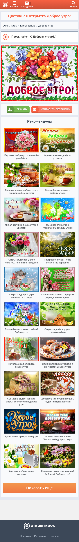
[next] (74, 73)
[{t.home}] (39, 526)
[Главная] (4, 5)
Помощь (54, 536)
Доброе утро (45, 25)
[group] (39, 37)
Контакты (25, 536)
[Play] (6, 37)
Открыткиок (10, 25)
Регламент (40, 536)
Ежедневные (27, 25)
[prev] (4, 73)
